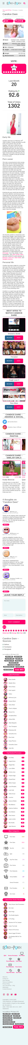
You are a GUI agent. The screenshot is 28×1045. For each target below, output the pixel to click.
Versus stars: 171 (8, 666)
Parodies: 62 (19, 666)
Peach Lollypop (13, 708)
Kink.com (11, 257)
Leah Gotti (11, 790)
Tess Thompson (13, 726)
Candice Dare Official (14, 427)
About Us (5, 976)
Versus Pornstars (14, 882)
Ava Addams (12, 811)
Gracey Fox (12, 712)
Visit (18, 337)
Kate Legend (12, 690)
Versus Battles (13, 876)
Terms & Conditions (8, 982)
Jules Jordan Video (17, 254)
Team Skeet (17, 257)
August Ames (12, 761)
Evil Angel (5, 253)
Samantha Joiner (13, 744)
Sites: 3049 (9, 656)
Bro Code (11, 908)
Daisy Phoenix (12, 741)
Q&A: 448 (18, 658)
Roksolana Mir (12, 730)
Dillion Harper (12, 783)
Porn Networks (13, 871)
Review (9, 337)
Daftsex (6, 644)
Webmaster (5, 987)
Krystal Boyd (12, 779)
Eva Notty (11, 757)
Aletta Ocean (12, 793)
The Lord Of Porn (7, 10)
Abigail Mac (12, 764)
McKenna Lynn (12, 697)
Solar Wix (11, 748)
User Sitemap (6, 980)
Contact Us (5, 978)
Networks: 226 (14, 662)
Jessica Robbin (13, 801)
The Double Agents (14, 915)
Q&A (11, 854)
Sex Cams (12, 894)
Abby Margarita (12, 722)
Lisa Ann (11, 797)
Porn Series (13, 865)
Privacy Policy (6, 983)
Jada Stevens (12, 826)
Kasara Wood (12, 701)
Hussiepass (7, 647)
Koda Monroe (8, 480)
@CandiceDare (12, 422)
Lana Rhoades (12, 786)
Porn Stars (12, 842)
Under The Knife (13, 926)
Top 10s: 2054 (9, 658)
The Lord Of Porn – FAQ (9, 985)
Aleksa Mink (12, 719)
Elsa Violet (11, 737)
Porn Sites (12, 836)
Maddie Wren (12, 683)
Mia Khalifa (11, 822)
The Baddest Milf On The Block (15, 937)
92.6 (14, 68)
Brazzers (5, 257)
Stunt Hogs (11, 911)
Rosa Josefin (12, 679)
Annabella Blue (13, 715)
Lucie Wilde (12, 768)
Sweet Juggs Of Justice (15, 933)
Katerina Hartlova (13, 808)
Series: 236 (19, 660)
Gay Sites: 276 (9, 660)
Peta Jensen (12, 815)
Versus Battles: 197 (13, 664)
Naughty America (7, 259)
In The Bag (11, 918)
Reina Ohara (12, 686)
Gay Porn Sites (13, 859)
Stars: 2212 (18, 656)
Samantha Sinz (13, 733)
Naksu (10, 694)
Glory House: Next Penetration (16, 904)
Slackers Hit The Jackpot (15, 922)
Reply (6, 524)
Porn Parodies (13, 888)
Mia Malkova (12, 804)
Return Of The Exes (14, 929)
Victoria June (12, 772)
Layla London (12, 819)
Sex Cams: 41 (8, 669)
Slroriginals (7, 649)
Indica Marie (12, 704)
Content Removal (7, 989)
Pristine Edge (12, 775)
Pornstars (15, 10)
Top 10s (12, 848)
